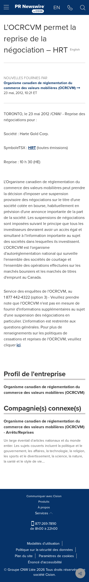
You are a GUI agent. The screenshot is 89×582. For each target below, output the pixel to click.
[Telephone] (70, 7)
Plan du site (24, 555)
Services (42, 513)
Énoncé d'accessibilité (45, 562)
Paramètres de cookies (56, 555)
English (75, 49)
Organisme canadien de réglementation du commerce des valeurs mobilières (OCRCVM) (44, 389)
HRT (32, 148)
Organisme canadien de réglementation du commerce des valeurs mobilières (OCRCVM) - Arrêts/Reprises (44, 426)
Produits (43, 501)
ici (19, 345)
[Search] (82, 7)
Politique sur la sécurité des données (44, 549)
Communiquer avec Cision (44, 496)
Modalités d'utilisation (43, 543)
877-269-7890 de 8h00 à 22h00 (44, 526)
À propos (44, 507)
